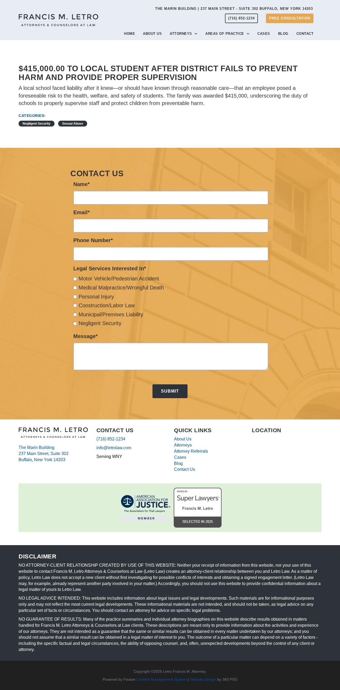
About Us (152, 34)
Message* (85, 336)
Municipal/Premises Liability (111, 314)
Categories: (32, 115)
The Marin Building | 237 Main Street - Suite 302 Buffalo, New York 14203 (234, 9)
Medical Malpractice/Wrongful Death (121, 288)
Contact (305, 34)
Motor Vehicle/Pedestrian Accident (119, 278)
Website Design (203, 679)
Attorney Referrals (191, 451)
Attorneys (181, 34)
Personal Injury (96, 297)
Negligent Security (36, 123)
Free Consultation (289, 18)
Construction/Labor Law (107, 305)
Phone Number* (93, 240)
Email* (81, 212)
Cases (263, 34)
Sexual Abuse (72, 123)
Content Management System (162, 679)
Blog (283, 34)
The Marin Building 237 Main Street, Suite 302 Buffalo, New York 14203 (44, 453)
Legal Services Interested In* (109, 268)
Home (129, 34)
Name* (81, 184)
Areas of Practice (224, 34)
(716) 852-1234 (241, 18)
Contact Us (184, 469)
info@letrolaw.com (113, 447)
